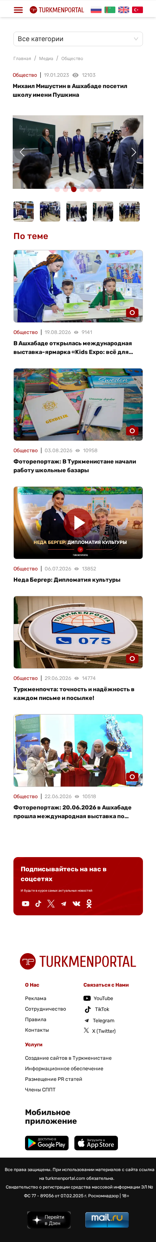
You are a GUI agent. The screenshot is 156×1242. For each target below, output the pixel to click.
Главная (22, 58)
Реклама (35, 998)
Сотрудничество (45, 1009)
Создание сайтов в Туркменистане (68, 1058)
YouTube (103, 998)
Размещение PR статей (53, 1079)
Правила (35, 1019)
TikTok (102, 1009)
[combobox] (74, 39)
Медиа (46, 58)
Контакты (37, 1030)
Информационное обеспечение (64, 1069)
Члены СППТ (40, 1090)
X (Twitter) (104, 1031)
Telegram (103, 1021)
